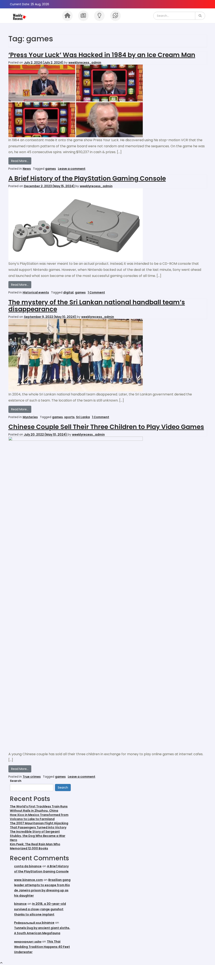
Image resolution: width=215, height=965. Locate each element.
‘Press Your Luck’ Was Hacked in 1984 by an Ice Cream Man (101, 54)
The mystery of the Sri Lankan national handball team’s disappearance (96, 306)
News (27, 169)
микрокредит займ (27, 941)
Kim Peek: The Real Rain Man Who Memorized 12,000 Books (35, 846)
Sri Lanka (83, 417)
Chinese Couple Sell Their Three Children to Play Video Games (106, 426)
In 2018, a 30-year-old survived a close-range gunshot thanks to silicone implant (40, 909)
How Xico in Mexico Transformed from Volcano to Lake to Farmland (39, 817)
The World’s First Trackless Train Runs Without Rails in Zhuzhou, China (39, 808)
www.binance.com (28, 880)
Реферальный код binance (34, 923)
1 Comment (96, 292)
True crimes (32, 777)
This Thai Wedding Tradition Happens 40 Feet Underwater (42, 946)
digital (68, 292)
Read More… (21, 161)
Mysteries (30, 417)
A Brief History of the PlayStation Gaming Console (87, 178)
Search (15, 781)
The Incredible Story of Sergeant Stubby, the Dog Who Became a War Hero (37, 835)
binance (20, 904)
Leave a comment (71, 169)
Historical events (36, 292)
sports (69, 417)
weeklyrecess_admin (84, 62)
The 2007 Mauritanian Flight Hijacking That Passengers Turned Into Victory (39, 825)
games (50, 169)
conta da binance (28, 866)
